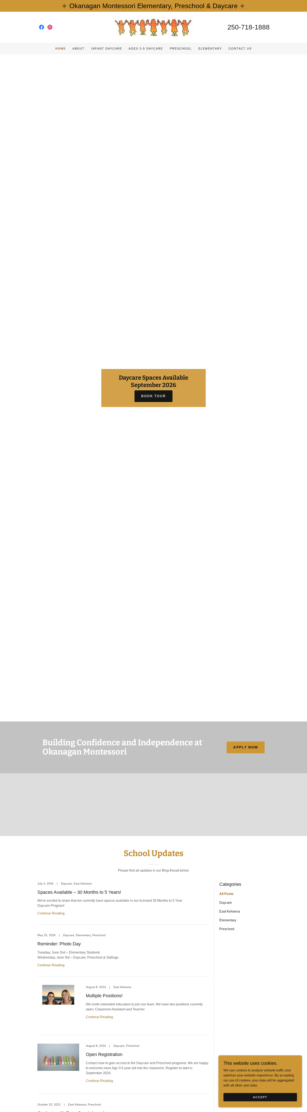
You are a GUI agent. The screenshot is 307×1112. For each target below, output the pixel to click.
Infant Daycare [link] (106, 48)
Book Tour (153, 396)
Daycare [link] (225, 902)
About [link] (78, 48)
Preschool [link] (181, 48)
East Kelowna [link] (229, 911)
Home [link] (60, 48)
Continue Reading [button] (51, 913)
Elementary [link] (210, 48)
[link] (41, 27)
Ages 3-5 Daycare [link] (146, 48)
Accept (260, 1097)
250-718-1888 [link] (248, 27)
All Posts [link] (226, 894)
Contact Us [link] (240, 48)
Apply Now (245, 747)
